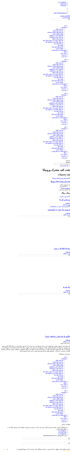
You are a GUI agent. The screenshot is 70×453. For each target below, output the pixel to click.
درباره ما (64, 55)
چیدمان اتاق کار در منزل (62, 248)
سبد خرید (64, 56)
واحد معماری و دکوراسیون (59, 50)
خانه (65, 25)
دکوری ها (60, 45)
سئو (6, 449)
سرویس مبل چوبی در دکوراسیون (59, 210)
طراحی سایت (12, 449)
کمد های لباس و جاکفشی (56, 35)
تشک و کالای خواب (58, 33)
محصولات (64, 27)
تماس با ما (64, 53)
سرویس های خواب (58, 30)
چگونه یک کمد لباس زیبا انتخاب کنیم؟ (57, 336)
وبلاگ (65, 51)
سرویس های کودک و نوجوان (55, 32)
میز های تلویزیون (58, 43)
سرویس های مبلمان (57, 38)
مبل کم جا (66, 287)
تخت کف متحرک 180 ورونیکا (60, 181)
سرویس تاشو (59, 29)
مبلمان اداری (59, 48)
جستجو (68, 160)
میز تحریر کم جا (65, 200)
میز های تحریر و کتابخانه (56, 37)
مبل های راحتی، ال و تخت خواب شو (53, 40)
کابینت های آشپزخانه (57, 46)
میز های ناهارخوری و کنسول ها (54, 42)
